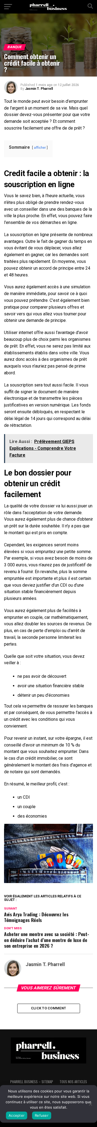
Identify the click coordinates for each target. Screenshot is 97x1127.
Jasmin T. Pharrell (39, 89)
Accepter (17, 1115)
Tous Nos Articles (73, 1081)
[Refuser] (90, 1104)
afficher (40, 148)
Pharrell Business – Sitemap (31, 1081)
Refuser (41, 1115)
